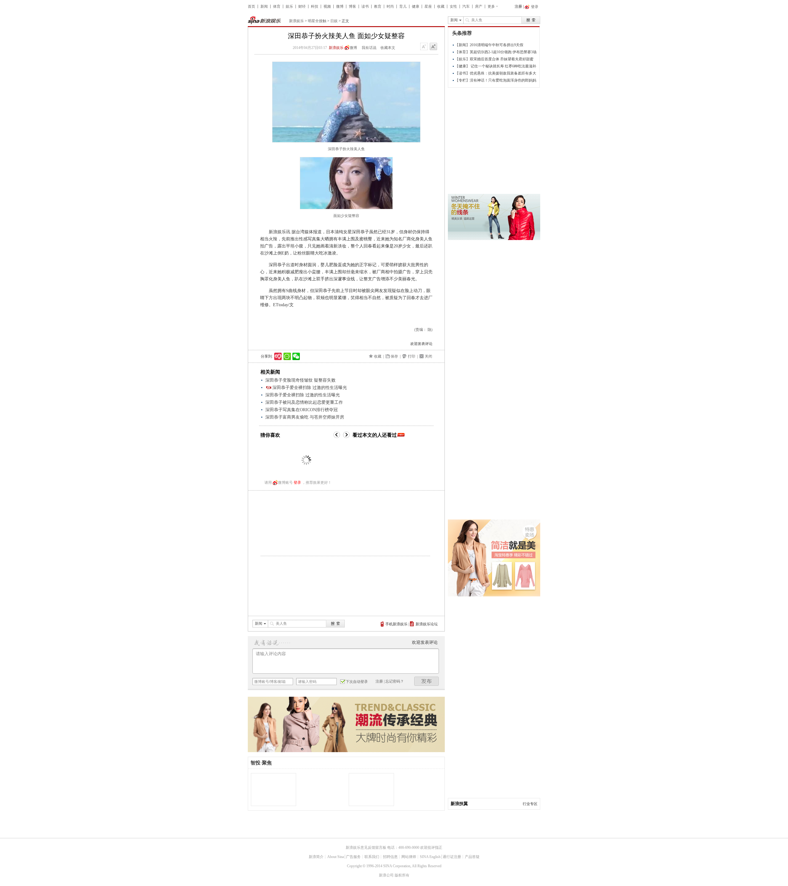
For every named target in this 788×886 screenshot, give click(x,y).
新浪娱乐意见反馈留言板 (366, 847)
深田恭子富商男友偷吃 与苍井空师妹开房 (304, 417)
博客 (352, 6)
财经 (302, 6)
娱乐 (289, 6)
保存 (394, 356)
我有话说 (369, 48)
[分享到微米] (278, 356)
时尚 (390, 6)
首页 (251, 6)
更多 (491, 6)
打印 (411, 356)
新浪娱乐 (296, 21)
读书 (365, 6)
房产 (478, 6)
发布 (426, 681)
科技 (314, 6)
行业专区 (530, 804)
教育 (377, 6)
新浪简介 (316, 857)
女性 (453, 6)
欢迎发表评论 (421, 344)
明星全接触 (317, 21)
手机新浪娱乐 (396, 624)
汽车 (466, 6)
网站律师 (408, 857)
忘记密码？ (394, 681)
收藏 (440, 6)
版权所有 (402, 875)
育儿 (403, 6)
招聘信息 (390, 857)
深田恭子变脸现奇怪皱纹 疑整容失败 (300, 380)
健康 (415, 6)
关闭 (428, 356)
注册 (518, 6)
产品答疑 (472, 857)
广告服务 (353, 857)
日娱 (334, 21)
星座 (428, 6)
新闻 (264, 6)
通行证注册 (452, 857)
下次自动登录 (357, 682)
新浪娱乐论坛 (427, 624)
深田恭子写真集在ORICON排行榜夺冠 (301, 409)
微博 (340, 6)
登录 (297, 482)
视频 (327, 6)
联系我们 (371, 857)
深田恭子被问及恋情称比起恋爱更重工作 (304, 402)
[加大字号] (433, 47)
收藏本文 (387, 48)
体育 (276, 6)
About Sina (335, 857)
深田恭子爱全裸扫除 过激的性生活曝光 (309, 387)
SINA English (430, 857)
